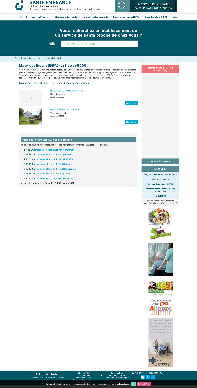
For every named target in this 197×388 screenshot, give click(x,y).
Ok (133, 384)
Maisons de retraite (83, 378)
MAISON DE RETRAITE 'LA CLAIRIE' (67, 90)
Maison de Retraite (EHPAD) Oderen (53, 154)
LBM (88, 375)
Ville (53, 44)
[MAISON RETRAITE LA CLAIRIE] (30, 116)
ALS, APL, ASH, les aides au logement (160, 175)
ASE (78, 373)
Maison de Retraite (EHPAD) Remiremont (56, 169)
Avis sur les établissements (95, 17)
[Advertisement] (160, 115)
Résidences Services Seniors (84, 380)
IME (84, 375)
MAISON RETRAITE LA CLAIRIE (64, 109)
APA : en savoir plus (160, 179)
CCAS (83, 373)
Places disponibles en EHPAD (126, 17)
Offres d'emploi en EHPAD (156, 17)
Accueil (23, 17)
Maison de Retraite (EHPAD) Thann (53, 173)
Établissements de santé (66, 17)
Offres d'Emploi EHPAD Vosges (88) (160, 69)
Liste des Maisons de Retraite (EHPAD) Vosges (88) (49, 183)
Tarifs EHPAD (160, 196)
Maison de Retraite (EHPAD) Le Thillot (54, 159)
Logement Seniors (40, 17)
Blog (175, 17)
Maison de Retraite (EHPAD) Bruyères (54, 178)
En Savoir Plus (143, 384)
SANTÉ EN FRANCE (47, 374)
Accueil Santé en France (25, 58)
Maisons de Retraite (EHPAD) (49, 58)
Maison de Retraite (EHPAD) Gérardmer (54, 150)
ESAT (79, 375)
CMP (88, 373)
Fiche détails (131, 103)
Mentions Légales (122, 378)
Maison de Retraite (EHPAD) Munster (54, 164)
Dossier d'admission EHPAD (160, 184)
